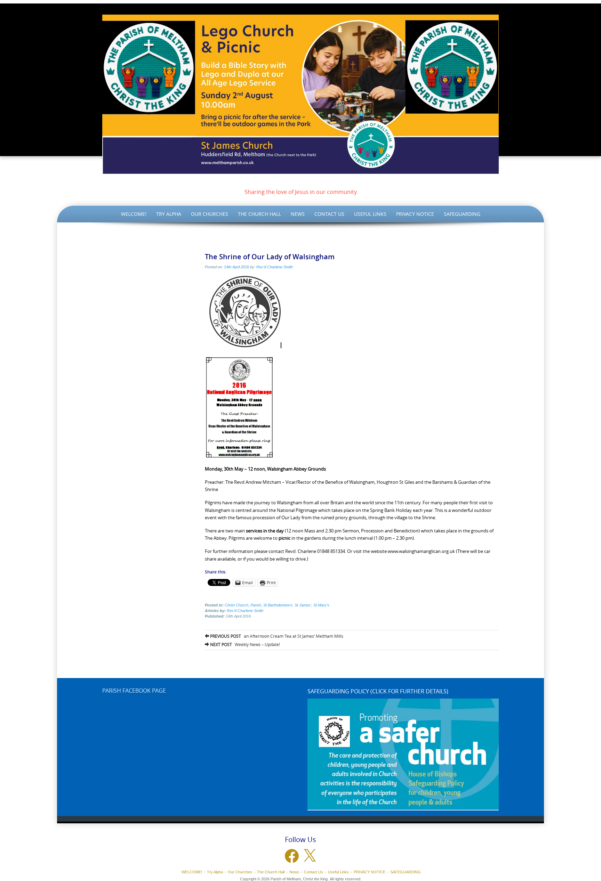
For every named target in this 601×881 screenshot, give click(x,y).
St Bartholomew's (278, 605)
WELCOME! (133, 214)
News (298, 214)
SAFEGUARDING (462, 214)
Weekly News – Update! (244, 644)
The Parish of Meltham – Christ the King (300, 181)
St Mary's (321, 605)
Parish (255, 605)
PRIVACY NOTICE (415, 214)
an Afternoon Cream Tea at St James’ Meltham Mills (276, 636)
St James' (303, 605)
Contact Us (329, 214)
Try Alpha (168, 214)
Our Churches (209, 214)
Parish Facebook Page (134, 690)
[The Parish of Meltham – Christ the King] (300, 94)
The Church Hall (259, 214)
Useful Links (370, 214)
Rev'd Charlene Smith (274, 267)
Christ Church (236, 605)
